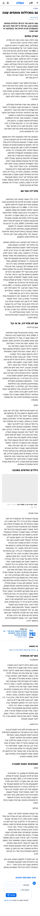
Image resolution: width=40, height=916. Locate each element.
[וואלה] (20, 3)
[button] (31, 3)
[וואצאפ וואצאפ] (8, 3)
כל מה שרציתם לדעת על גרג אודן (22, 650)
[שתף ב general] (3, 3)
